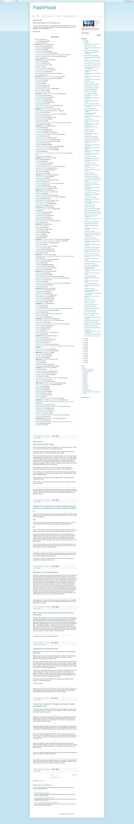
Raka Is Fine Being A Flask (42, 259)
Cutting (37, 83)
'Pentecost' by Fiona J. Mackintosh (91, 176)
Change (37, 151)
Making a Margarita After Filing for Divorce (45, 196)
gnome (43, 303)
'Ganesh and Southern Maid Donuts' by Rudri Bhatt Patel (46, 802)
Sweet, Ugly (38, 386)
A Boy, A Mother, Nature (41, 117)
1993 (37, 66)
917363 (37, 360)
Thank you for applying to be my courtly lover (46, 183)
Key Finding (38, 80)
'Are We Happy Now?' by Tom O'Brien (92, 247)
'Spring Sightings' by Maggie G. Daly (91, 210)
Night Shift (38, 393)
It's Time (38, 307)
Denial (37, 75)
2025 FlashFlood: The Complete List (41, 793)
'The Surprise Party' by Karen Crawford (92, 60)
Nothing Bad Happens (41, 296)
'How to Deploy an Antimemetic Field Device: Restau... (91, 202)
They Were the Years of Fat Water (43, 310)
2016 (84, 355)
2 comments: (46, 642)
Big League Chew (40, 379)
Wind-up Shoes (39, 178)
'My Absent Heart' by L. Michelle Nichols (92, 65)
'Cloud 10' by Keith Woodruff (90, 197)
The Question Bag (40, 92)
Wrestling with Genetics (41, 374)
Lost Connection (39, 51)
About (38, 16)
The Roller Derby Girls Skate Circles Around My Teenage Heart (50, 54)
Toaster (37, 90)
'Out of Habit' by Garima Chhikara (91, 223)
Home (33, 16)
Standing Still (39, 120)
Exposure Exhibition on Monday (43, 78)
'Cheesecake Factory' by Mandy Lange (92, 233)
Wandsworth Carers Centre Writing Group (91, 391)
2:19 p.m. (38, 330)
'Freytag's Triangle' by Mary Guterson (92, 84)
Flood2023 (85, 379)
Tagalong (44, 352)
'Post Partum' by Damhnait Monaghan (92, 327)
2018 (84, 351)
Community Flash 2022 (88, 369)
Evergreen (38, 42)
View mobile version (55, 777)
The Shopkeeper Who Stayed (48, 93)
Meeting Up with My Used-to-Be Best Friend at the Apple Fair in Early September (54, 346)
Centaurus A (45, 367)
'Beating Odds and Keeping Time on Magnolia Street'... (91, 68)
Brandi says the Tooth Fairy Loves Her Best (46, 320)
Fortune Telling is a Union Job (49, 383)
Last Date (38, 281)
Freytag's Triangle (40, 394)
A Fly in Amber (39, 112)
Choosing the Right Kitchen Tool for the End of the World (48, 278)
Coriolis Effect (39, 389)
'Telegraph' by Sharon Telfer (90, 306)
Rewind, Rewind (39, 354)
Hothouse (38, 305)
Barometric (38, 420)
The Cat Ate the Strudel (41, 300)
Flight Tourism (39, 269)
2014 (84, 358)
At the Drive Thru (39, 71)
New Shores (38, 424)
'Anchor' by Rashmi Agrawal (90, 310)
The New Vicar (45, 254)
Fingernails (38, 249)
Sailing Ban (38, 173)
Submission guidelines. (88, 390)
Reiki (43, 224)
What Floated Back (40, 229)
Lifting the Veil (39, 129)
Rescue (37, 161)
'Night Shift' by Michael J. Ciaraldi (91, 85)
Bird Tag (44, 44)
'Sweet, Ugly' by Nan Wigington (90, 93)
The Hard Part (39, 63)
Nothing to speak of (40, 391)
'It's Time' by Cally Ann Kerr (89, 204)
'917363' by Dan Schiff (88, 131)
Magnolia (38, 252)
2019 (84, 349)
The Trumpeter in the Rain (42, 163)
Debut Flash (38, 644)
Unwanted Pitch (45, 359)
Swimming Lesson (40, 279)
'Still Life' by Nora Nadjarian (90, 300)
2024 (84, 340)
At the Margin (39, 103)
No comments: (47, 436)
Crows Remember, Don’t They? (43, 180)
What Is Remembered (41, 381)
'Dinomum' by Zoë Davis (89, 302)
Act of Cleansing (39, 156)
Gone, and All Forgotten (41, 411)
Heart (37, 124)
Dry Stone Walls (39, 205)
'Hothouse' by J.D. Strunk (89, 206)
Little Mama (38, 357)
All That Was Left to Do (41, 53)
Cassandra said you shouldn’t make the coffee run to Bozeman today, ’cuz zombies (55, 401)
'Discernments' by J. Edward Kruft (91, 249)
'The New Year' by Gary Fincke (90, 156)
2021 (84, 346)
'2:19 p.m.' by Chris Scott (89, 172)
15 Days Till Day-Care (41, 266)
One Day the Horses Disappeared (43, 344)
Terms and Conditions (40, 102)
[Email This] (52, 436)
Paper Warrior (39, 171)
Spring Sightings (39, 301)
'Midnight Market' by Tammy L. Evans (91, 158)
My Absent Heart (39, 408)
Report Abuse (85, 397)
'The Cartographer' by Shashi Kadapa (92, 190)
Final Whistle (39, 264)
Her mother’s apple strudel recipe (43, 186)
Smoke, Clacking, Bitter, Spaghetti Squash (45, 110)
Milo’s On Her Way (40, 298)
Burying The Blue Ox (40, 107)
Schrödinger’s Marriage (41, 366)
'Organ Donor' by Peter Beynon (90, 91)
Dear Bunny (38, 193)
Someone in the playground (42, 195)
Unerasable (38, 376)
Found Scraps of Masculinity (42, 350)
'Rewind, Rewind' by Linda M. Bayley (92, 140)
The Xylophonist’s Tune (41, 202)
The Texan (38, 232)
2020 (84, 347)
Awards (84, 368)
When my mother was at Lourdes (43, 88)
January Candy (39, 339)
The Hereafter (39, 142)
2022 (84, 344)
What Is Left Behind (40, 404)
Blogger (72, 813)
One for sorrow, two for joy (42, 203)
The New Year (39, 342)
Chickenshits (38, 81)
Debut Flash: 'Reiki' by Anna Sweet (91, 313)
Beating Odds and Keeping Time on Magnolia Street (47, 406)
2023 (84, 342)
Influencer (38, 396)
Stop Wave (38, 213)
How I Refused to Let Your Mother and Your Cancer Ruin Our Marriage (51, 153)
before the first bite (40, 132)
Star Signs (38, 127)
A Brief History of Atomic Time (43, 246)
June (85, 42)
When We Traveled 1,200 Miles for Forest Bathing (47, 56)
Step (37, 362)
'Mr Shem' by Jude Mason (89, 288)
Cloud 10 (38, 312)
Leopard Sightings (40, 136)
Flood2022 (85, 377)
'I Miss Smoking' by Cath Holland (91, 283)
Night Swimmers (39, 48)
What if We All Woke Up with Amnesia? (44, 73)
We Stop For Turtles (40, 290)
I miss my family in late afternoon (43, 384)
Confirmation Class (40, 176)
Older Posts (74, 774)
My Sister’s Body (39, 100)
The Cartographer (40, 317)
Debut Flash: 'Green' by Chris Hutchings (92, 334)
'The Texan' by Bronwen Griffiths (90, 304)
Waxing (37, 185)
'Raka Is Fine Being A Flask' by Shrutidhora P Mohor (90, 268)
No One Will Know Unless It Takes (50, 400)
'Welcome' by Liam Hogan (89, 315)
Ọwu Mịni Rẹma (39, 372)
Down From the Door (40, 169)
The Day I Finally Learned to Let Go (44, 105)
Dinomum (38, 234)
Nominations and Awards (70, 16)
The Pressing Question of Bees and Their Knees (47, 166)
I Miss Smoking (39, 247)
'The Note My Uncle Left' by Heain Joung (92, 63)
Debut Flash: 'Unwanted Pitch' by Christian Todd (91, 134)
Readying (38, 159)
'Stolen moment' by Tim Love (90, 311)
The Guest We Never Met (41, 137)
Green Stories (86, 385)
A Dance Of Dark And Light (42, 97)
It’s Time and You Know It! (42, 148)
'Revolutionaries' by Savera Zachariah (92, 320)
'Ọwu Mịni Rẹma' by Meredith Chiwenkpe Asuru (90, 114)
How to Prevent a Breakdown (42, 242)
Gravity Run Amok (40, 293)
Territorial (38, 61)
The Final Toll (39, 315)
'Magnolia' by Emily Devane (90, 276)
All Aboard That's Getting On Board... (44, 146)
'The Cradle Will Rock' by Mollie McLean (92, 178)
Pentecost (38, 327)
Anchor (37, 227)
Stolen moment (39, 225)
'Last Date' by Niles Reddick (90, 237)
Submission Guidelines (47, 16)
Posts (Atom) (41, 780)
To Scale (38, 334)
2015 (84, 356)
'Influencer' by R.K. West (89, 82)
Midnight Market (39, 340)
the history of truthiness (41, 119)
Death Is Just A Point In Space (43, 295)
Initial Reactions (39, 364)
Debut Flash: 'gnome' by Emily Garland (92, 208)
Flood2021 (85, 376)
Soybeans (38, 46)
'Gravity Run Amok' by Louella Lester (91, 221)
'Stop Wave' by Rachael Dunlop (90, 325)
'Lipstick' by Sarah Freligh (89, 263)
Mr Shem (38, 244)
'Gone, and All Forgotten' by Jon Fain (91, 62)
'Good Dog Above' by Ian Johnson (91, 322)
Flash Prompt (85, 374)
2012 (84, 362)
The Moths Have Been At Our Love (44, 208)
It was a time (39, 131)
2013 (84, 360)
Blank (43, 190)
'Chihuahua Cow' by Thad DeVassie (91, 138)
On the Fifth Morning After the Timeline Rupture (46, 276)
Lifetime (37, 286)
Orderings (38, 144)
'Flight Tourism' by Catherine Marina (91, 253)
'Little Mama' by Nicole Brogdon (90, 136)
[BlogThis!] (53, 436)
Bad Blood (38, 198)
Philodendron (38, 49)
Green (43, 207)
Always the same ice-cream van (43, 149)
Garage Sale (45, 271)
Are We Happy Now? (40, 274)
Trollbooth (38, 329)
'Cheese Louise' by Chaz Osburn (91, 182)
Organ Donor (39, 388)
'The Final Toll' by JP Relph (89, 192)
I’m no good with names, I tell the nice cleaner (46, 134)
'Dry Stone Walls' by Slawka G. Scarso (92, 335)
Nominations (85, 387)
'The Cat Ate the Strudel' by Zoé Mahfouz (92, 212)
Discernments (39, 273)
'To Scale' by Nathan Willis (89, 167)
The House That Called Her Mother (43, 139)
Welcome (38, 222)
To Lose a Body (39, 337)
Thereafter (38, 85)
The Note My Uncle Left (41, 409)
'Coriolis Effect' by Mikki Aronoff (90, 89)
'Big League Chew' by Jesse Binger (91, 103)
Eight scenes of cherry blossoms (49, 76)
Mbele (37, 237)
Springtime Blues (46, 157)
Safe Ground (85, 388)
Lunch (37, 41)
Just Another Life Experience (42, 332)
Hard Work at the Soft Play (42, 168)
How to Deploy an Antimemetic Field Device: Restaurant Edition (50, 308)
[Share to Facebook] (56, 436)
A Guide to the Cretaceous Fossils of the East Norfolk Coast (49, 323)
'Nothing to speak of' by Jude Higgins (92, 87)
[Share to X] (55, 436)
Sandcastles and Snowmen (42, 268)
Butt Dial (37, 87)
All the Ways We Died (40, 68)
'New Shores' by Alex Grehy (43, 444)
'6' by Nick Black (87, 329)
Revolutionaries (39, 219)
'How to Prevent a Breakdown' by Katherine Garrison (91, 291)
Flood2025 (85, 382)
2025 (84, 338)
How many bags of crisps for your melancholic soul (47, 114)
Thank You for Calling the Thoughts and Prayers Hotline (48, 415)
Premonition (38, 181)
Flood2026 (38, 438)
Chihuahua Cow (39, 355)
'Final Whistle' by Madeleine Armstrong (92, 261)
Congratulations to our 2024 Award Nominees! (44, 797)
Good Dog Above (40, 217)
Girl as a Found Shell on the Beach (44, 398)
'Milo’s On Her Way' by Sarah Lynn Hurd (92, 214)
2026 (84, 40)
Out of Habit (38, 291)
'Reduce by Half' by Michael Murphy (91, 265)
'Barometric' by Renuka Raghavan (45, 572)
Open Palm (38, 164)
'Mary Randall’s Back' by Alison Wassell (92, 323)
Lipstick (37, 262)
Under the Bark (45, 335)
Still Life (38, 236)
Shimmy (37, 58)
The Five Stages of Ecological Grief (44, 220)
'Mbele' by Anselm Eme (89, 299)
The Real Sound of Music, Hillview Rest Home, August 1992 (49, 283)
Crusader (44, 126)
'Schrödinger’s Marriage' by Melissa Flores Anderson (91, 124)
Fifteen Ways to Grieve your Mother (44, 200)
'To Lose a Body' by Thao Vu (90, 163)
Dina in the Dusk (39, 115)
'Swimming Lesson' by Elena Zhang (91, 239)
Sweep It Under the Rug (41, 349)
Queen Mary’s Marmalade (41, 188)
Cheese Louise (39, 322)
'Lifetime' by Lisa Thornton (89, 231)
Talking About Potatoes (41, 251)
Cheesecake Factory (40, 284)
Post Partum (39, 212)
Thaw (37, 369)
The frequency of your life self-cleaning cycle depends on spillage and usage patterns (55, 256)
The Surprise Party (40, 413)
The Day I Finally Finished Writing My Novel (46, 313)
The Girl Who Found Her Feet (42, 141)
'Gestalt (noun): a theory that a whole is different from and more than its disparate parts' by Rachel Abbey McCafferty (54, 507)
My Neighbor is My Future (42, 371)
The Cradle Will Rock (40, 325)
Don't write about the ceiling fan (49, 418)
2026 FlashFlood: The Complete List (46, 23)
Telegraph (38, 230)
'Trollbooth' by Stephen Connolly (91, 174)
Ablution (44, 174)
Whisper (37, 39)
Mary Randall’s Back (40, 215)
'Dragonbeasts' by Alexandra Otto (45, 649)
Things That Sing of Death (48, 109)
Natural (43, 59)
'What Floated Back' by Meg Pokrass (91, 308)
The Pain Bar (38, 95)
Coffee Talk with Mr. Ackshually (43, 70)
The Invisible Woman (40, 64)
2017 (84, 353)
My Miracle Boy (39, 98)
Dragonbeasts (39, 416)
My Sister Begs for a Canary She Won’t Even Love (47, 377)
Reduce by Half (39, 261)
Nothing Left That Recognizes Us (43, 191)
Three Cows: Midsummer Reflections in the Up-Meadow (48, 241)
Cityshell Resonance (46, 318)
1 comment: (46, 698)
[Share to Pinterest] (58, 436)
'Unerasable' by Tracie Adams (90, 108)
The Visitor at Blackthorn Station (49, 239)
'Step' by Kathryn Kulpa (89, 129)
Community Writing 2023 (88, 371)
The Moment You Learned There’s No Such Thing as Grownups (50, 122)
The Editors (58, 16)
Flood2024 (85, 380)
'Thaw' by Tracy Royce (88, 119)
